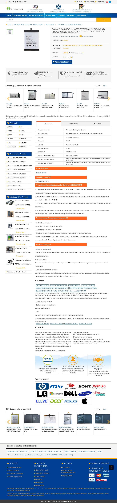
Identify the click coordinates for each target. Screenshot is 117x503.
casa (104, 86)
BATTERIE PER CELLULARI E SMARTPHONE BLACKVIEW (83, 45)
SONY (22, 131)
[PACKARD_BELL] (70, 386)
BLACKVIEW (50, 25)
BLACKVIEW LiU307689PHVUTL (46, 291)
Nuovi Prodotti (89, 2)
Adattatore (61, 15)
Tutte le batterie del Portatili (13, 190)
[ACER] (56, 401)
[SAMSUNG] (85, 393)
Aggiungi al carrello (63, 62)
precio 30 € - (71, 324)
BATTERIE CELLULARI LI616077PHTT (70, 25)
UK (39, 488)
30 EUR (26, 104)
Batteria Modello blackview (86, 451)
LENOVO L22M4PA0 (88, 285)
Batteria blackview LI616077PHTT (17, 451)
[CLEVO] (42, 401)
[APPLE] (85, 401)
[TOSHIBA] (99, 386)
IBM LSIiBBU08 (63, 291)
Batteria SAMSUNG (48, 427)
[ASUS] (70, 401)
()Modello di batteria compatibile (65, 36)
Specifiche (49, 124)
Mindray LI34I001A (74, 285)
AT (41, 488)
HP (21, 127)
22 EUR (9, 104)
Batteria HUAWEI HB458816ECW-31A (13, 166)
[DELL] (70, 393)
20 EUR (79, 104)
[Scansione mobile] (111, 467)
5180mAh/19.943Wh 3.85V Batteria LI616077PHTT (46, 451)
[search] (103, 20)
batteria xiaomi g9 (20, 455)
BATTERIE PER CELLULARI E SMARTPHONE (28, 25)
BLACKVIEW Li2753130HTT (45, 288)
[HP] (42, 386)
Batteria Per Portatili (20, 15)
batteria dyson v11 (32, 455)
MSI (9, 143)
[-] (64, 57)
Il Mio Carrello (100, 2)
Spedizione (73, 124)
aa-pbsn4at (41, 455)
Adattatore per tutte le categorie (17, 272)
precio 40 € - (85, 324)
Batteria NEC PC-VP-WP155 (13, 174)
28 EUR (61, 104)
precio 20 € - (56, 324)
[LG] (42, 393)
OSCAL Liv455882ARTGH (58, 285)
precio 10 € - (42, 324)
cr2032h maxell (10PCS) (65, 455)
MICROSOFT (12, 147)
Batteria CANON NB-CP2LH (13, 162)
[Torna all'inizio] (114, 472)
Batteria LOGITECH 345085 (13, 178)
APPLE (10, 127)
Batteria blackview (70, 451)
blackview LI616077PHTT (78, 291)
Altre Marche (81, 15)
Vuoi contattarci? (87, 36)
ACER (10, 131)
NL (36, 488)
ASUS (10, 135)
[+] (71, 57)
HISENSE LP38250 (91, 288)
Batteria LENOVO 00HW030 (13, 170)
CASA (9, 15)
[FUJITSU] (99, 393)
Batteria (99, 451)
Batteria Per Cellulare (36, 15)
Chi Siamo (79, 2)
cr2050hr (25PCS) (51, 455)
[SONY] (85, 386)
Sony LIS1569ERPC (42, 285)
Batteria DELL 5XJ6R (13, 182)
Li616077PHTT (41, 173)
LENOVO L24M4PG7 (76, 288)
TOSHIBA (23, 147)
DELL (22, 135)
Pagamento (98, 124)
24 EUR (44, 104)
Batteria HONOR (29, 427)
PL (44, 488)
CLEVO (10, 139)
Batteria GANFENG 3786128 (13, 158)
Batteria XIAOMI (82, 427)
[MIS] (56, 386)
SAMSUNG (23, 143)
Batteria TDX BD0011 (13, 186)
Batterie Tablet (50, 15)
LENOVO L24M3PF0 (61, 288)
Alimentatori (71, 15)
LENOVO (23, 139)
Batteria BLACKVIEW (13, 427)
